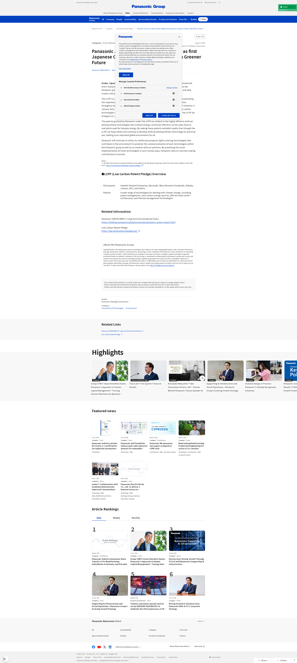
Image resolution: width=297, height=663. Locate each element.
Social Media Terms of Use (112, 657)
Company (110, 19)
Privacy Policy (161, 657)
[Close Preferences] (6, 659)
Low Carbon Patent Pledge (111, 334)
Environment (131, 308)
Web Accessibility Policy (131, 657)
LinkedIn (102, 654)
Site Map (87, 657)
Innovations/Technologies (124, 29)
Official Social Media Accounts (127, 647)
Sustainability (130, 19)
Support (79, 657)
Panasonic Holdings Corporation (87, 2)
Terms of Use (97, 657)
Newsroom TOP (97, 29)
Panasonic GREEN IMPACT (101, 70)
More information (125, 68)
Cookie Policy (173, 657)
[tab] (116, 517)
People (119, 19)
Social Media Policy (147, 657)
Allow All (126, 75)
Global (94, 19)
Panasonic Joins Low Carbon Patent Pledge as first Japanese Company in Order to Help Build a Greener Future (172, 29)
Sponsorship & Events (147, 19)
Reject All (149, 115)
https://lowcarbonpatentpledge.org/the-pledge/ (123, 165)
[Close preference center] (179, 36)
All (103, 19)
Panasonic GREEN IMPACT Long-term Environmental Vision (122, 331)
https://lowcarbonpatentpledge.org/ (120, 231)
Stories (194, 19)
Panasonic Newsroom (106, 621)
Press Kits (183, 19)
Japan (199, 621)
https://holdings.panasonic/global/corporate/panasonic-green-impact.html (138, 222)
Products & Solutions (168, 19)
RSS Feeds (198, 646)
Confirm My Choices (169, 115)
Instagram (112, 654)
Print (198, 36)
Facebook (80, 654)
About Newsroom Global (179, 646)
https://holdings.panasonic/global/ (162, 265)
